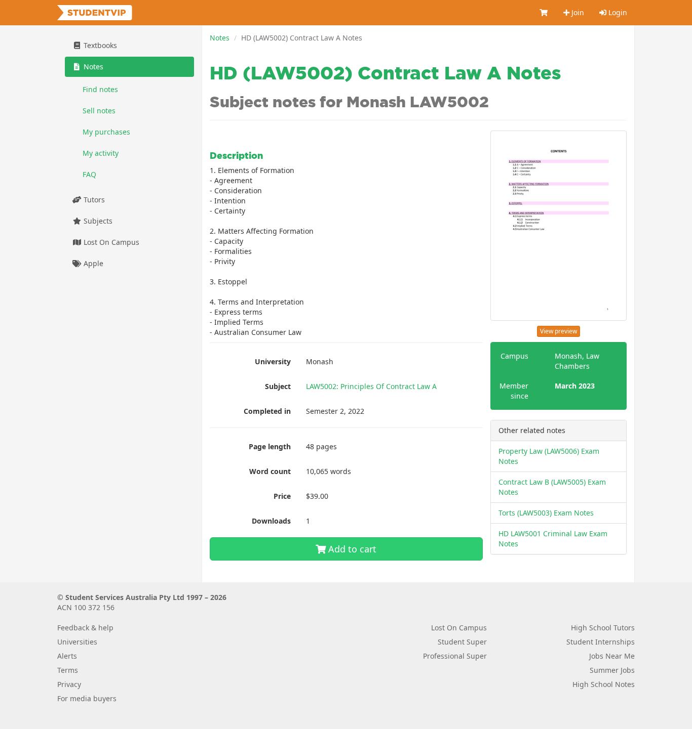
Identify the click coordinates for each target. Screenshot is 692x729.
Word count (270, 471)
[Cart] (544, 12)
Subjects (97, 221)
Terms (67, 670)
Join (576, 12)
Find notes (100, 89)
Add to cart (351, 549)
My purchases (106, 132)
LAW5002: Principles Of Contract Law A (371, 386)
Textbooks (99, 45)
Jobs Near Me (612, 656)
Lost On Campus (110, 242)
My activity (101, 153)
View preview (558, 331)
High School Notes (603, 684)
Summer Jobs (612, 670)
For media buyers (87, 698)
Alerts (67, 656)
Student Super (462, 642)
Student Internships (600, 642)
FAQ (89, 174)
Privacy (69, 684)
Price (282, 496)
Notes (219, 37)
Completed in (267, 411)
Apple (92, 263)
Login (616, 12)
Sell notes (99, 110)
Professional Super (455, 656)
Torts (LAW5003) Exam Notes (546, 513)
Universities (77, 642)
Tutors (93, 199)
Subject (278, 386)
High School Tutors (603, 627)
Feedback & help (85, 627)
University (273, 361)
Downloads (271, 521)
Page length (270, 446)
